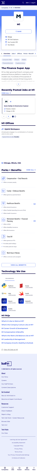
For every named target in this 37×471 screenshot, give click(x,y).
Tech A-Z (4, 425)
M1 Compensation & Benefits (13, 332)
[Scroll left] (1, 53)
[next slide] (8, 116)
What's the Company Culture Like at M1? (17, 325)
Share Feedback (7, 411)
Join (27, 3)
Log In (33, 3)
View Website (11, 45)
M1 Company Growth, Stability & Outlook (17, 343)
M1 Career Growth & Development (15, 328)
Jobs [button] (14, 53)
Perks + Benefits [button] (29, 53)
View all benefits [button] (18, 265)
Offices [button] (19, 53)
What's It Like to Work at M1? (13, 321)
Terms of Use (18, 452)
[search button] (23, 2)
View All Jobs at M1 (11, 350)
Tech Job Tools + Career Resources (13, 418)
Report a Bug (6, 414)
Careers (4, 380)
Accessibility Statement (18, 442)
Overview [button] (7, 53)
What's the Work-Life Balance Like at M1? (18, 336)
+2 (34, 204)
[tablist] (18, 278)
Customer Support (8, 407)
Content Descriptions (9, 387)
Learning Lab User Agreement (18, 439)
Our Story (5, 377)
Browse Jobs (6, 421)
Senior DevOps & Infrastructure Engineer (16, 106)
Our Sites (5, 433)
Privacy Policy (19, 448)
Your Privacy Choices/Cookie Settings (18, 455)
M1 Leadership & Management (13, 339)
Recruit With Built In (8, 395)
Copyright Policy (18, 445)
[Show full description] (18, 84)
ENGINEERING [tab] (10, 278)
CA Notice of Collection (18, 458)
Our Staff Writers (7, 384)
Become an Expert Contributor (12, 399)
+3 (34, 221)
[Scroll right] (35, 53)
